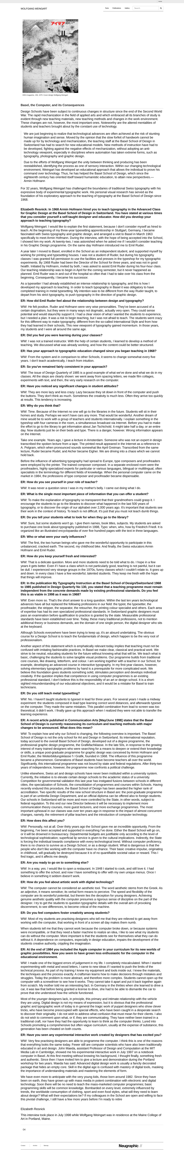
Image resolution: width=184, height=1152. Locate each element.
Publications (117, 8)
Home (160, 1)
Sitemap (46, 1145)
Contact (23, 1145)
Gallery (127, 8)
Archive (35, 1145)
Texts (107, 8)
